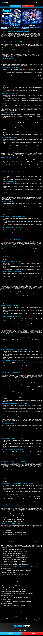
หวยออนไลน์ (25, 152)
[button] (36, 2)
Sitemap (25, 630)
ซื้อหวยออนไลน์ (19, 196)
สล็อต (26, 105)
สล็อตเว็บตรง (3, 33)
